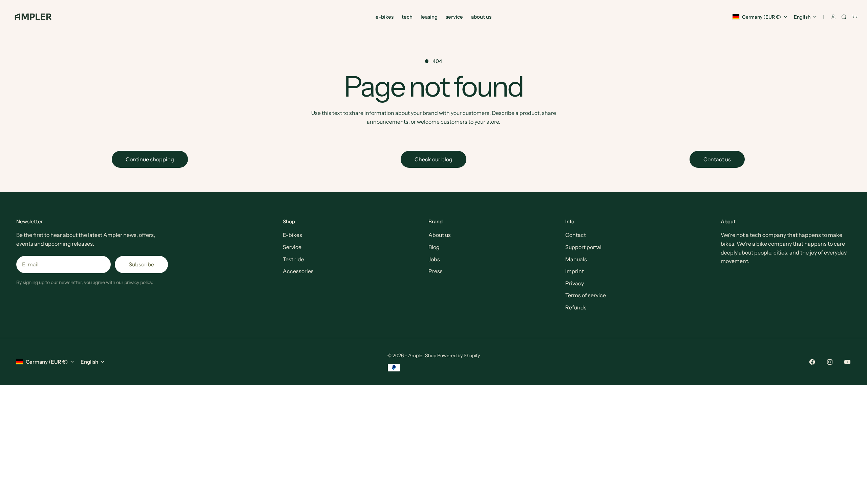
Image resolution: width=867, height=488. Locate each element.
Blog (434, 247)
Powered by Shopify (458, 355)
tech (407, 17)
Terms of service (585, 295)
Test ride (293, 259)
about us (481, 17)
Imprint (574, 271)
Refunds (576, 307)
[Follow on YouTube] (847, 362)
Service (292, 247)
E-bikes (292, 234)
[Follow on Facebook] (812, 362)
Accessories (298, 271)
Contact (575, 234)
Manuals (576, 259)
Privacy (574, 283)
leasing (429, 17)
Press (435, 271)
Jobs (434, 259)
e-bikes (385, 17)
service (454, 17)
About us (439, 234)
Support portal (583, 247)
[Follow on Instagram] (829, 362)
